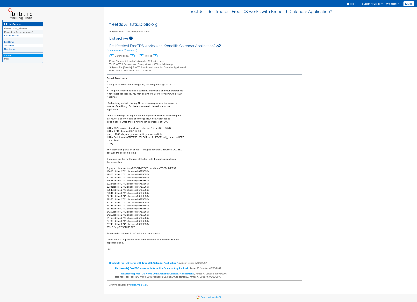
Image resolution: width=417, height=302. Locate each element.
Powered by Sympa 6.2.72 (211, 297)
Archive (7, 55)
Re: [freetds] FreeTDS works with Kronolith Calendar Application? (151, 268)
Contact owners (11, 35)
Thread (131, 50)
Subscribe (9, 45)
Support (392, 3)
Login (409, 3)
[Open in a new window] (131, 38)
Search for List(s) (371, 3)
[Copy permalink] (218, 46)
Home (352, 3)
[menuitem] (351, 3)
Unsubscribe (10, 49)
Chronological (115, 50)
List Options (14, 24)
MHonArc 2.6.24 (138, 285)
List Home (9, 42)
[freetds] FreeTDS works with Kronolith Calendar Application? (143, 263)
